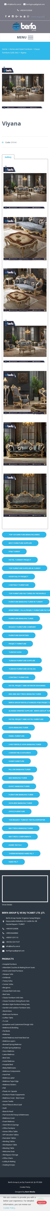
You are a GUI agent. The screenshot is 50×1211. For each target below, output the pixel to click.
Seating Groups (9, 1165)
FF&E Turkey (14, 551)
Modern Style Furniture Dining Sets (16, 1004)
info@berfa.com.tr (14, 4)
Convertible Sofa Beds (20, 752)
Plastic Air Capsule (10, 1091)
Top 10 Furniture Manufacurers (24, 534)
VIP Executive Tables (11, 1135)
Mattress (6, 1034)
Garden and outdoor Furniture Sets (16, 1008)
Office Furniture (17, 811)
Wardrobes (7, 1011)
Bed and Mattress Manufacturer (25, 694)
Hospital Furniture (10, 964)
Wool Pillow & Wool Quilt (12, 1105)
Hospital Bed (8, 1064)
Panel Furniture (16, 736)
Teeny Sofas (7, 981)
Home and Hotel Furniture (21, 49)
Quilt (5, 1108)
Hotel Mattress (8, 1061)
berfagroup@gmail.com (35, 4)
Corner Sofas (8, 984)
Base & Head (8, 1111)
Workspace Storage (10, 1155)
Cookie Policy (25, 1187)
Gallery (8, 157)
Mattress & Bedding (10, 1028)
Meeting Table (8, 1148)
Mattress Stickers (9, 1084)
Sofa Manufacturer (18, 727)
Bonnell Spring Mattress (12, 1044)
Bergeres (6, 987)
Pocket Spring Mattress (12, 1048)
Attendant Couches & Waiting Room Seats (19, 967)
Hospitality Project (18, 576)
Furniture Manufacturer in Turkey (26, 601)
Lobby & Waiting (9, 1161)
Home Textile (15, 845)
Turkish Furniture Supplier (22, 660)
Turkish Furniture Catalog (22, 669)
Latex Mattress (8, 1054)
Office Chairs (8, 1158)
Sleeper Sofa (8, 974)
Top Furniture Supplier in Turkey (25, 568)
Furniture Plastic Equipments (14, 1095)
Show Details (7, 905)
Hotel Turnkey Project (20, 560)
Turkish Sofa (15, 652)
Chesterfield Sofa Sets (11, 991)
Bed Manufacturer (18, 778)
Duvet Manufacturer (19, 786)
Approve (41, 1202)
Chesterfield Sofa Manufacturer (25, 744)
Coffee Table (8, 1018)
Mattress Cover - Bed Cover (13, 1098)
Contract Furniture (19, 585)
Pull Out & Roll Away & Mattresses (16, 1115)
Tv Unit (5, 1021)
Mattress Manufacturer (21, 828)
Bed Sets (6, 994)
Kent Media (30, 1192)
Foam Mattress (8, 1121)
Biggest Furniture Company (22, 627)
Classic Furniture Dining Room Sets (16, 1001)
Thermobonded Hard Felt (21, 853)
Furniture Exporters (19, 635)
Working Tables (9, 1141)
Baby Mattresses (9, 1068)
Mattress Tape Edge (11, 1081)
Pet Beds (6, 1031)
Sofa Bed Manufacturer (20, 803)
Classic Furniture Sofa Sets (13, 998)
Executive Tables (9, 1138)
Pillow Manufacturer (19, 769)
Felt (4, 1088)
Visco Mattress (8, 1051)
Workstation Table (10, 1145)
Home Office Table (10, 1131)
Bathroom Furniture (10, 1014)
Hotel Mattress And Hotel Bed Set (16, 1038)
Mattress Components (20, 836)
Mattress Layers (9, 1041)
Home (4, 49)
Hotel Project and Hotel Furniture (26, 719)
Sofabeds (6, 977)
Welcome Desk (9, 1151)
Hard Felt (13, 862)
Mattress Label (8, 1078)
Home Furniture (16, 761)
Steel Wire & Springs (11, 1125)
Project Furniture (17, 643)
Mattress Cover (9, 1118)
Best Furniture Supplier (20, 543)
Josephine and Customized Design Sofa (18, 1024)
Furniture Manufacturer (21, 618)
